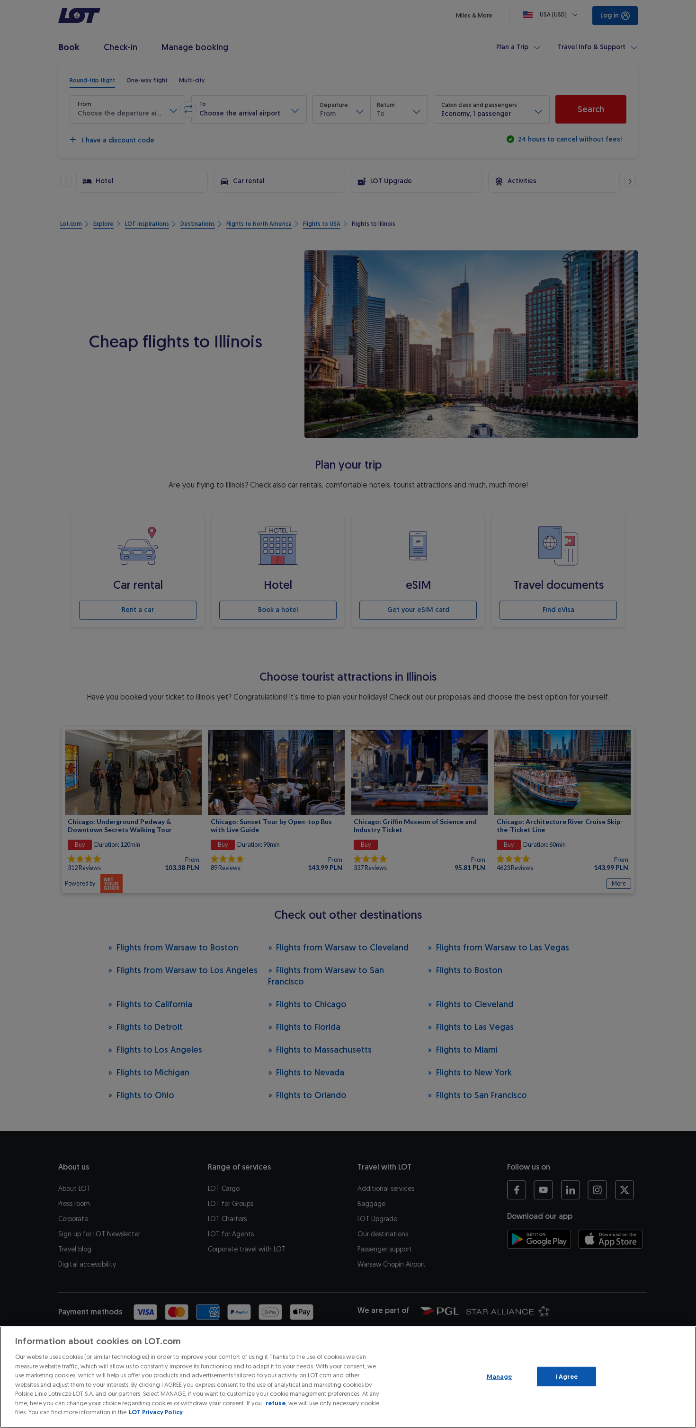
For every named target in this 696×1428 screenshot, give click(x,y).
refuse (276, 1403)
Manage (499, 1376)
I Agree (566, 1376)
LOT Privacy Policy (156, 1412)
